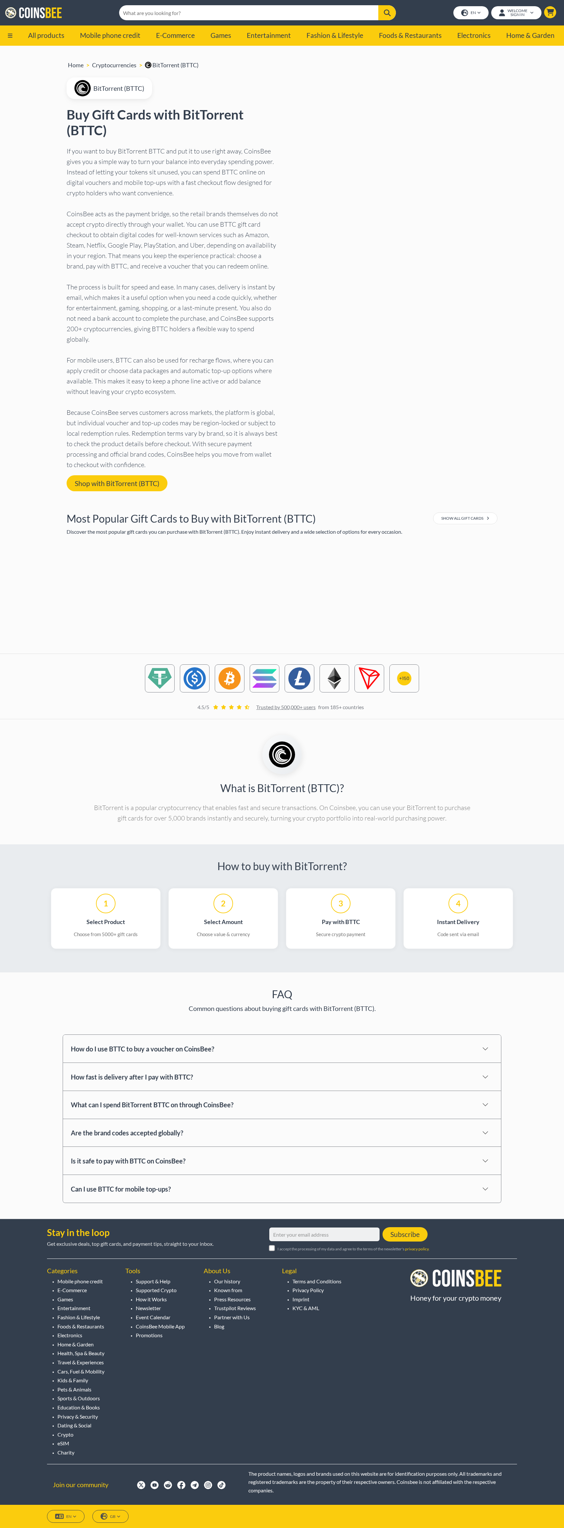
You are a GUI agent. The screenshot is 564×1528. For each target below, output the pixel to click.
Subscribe (405, 1234)
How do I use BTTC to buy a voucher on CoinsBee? (142, 1049)
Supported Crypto (156, 1290)
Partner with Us (232, 1317)
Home (76, 65)
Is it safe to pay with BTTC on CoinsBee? (128, 1161)
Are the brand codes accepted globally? (127, 1133)
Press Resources (232, 1299)
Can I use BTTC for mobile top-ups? (121, 1189)
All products (46, 35)
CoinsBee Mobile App (160, 1326)
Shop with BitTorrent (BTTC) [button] (117, 483)
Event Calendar (153, 1317)
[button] (550, 12)
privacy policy (417, 1248)
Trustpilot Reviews (235, 1308)
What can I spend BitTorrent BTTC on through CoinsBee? (152, 1105)
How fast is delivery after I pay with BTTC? (132, 1077)
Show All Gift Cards (462, 518)
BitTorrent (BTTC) (174, 65)
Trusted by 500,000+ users (286, 707)
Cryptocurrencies (114, 65)
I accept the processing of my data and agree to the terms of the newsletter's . (353, 1248)
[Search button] (387, 12)
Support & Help (153, 1281)
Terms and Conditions (316, 1281)
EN (473, 12)
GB (113, 1516)
